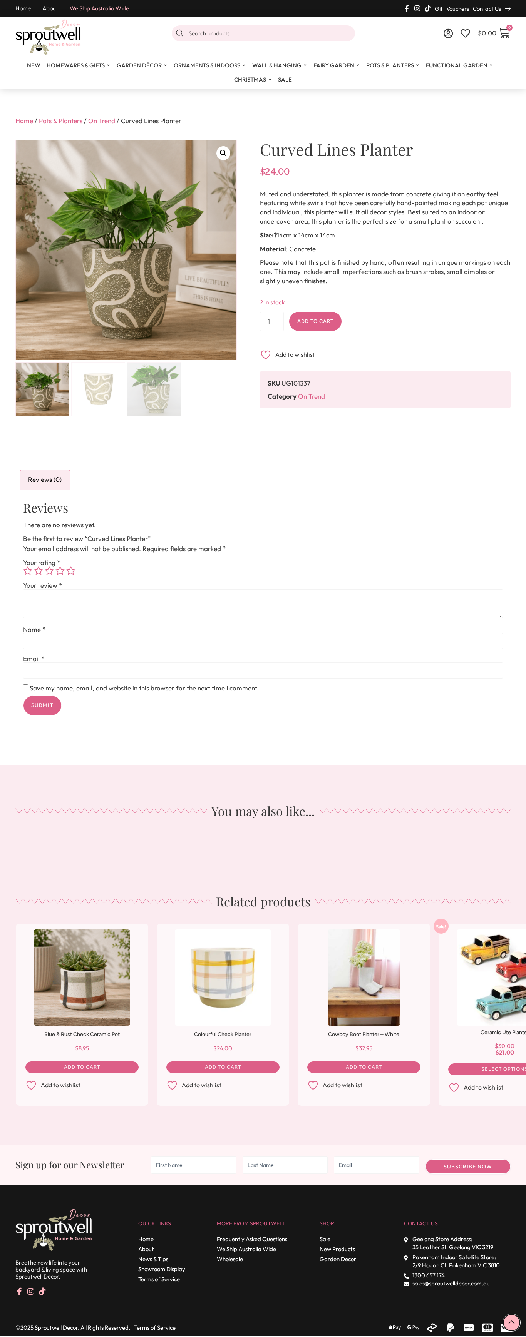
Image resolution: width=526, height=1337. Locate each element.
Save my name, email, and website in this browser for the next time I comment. (144, 688)
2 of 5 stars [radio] (38, 570)
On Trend (101, 121)
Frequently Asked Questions (252, 1239)
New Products (337, 1249)
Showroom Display (161, 1269)
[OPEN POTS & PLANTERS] (418, 65)
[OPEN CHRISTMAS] (270, 79)
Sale (325, 1239)
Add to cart (315, 321)
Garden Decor (338, 1259)
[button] (223, 153)
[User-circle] (448, 33)
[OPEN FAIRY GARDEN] (358, 65)
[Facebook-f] (407, 8)
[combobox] (263, 33)
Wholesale (230, 1259)
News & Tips (153, 1259)
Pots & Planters (60, 121)
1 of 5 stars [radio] (27, 570)
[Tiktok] (427, 8)
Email (33, 658)
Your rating (41, 562)
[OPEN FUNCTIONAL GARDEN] (491, 65)
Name (34, 629)
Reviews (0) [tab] (45, 479)
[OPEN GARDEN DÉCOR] (166, 65)
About (50, 8)
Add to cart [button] (82, 1067)
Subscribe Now (468, 1166)
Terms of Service (159, 1279)
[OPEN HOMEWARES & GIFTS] (109, 65)
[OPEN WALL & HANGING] (305, 65)
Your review (42, 585)
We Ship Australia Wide (99, 8)
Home (23, 8)
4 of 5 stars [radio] (60, 570)
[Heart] (465, 33)
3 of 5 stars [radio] (49, 570)
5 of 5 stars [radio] (70, 570)
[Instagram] (417, 8)
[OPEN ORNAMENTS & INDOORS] (244, 65)
